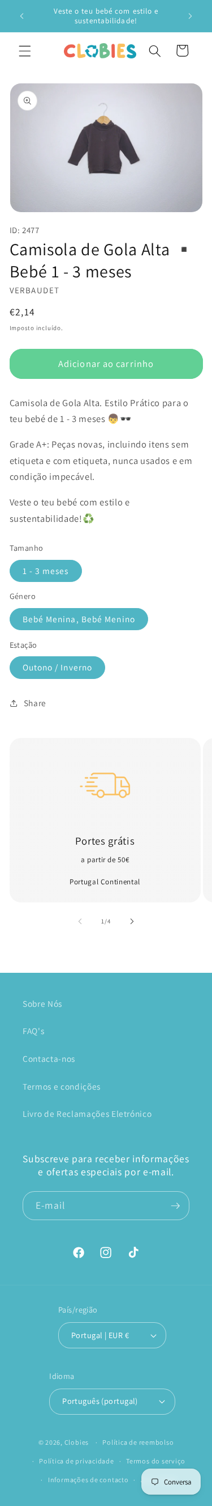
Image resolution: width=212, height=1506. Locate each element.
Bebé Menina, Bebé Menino (79, 619)
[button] (24, 50)
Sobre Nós (42, 1003)
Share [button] (35, 702)
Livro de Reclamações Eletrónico (87, 1113)
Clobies (76, 1442)
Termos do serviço (155, 1461)
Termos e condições (62, 1086)
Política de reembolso (138, 1442)
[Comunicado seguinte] (190, 15)
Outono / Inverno (58, 667)
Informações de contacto (88, 1479)
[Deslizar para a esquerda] (79, 921)
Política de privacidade (76, 1461)
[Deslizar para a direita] (132, 921)
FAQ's (33, 1030)
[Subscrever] (175, 1206)
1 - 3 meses (46, 570)
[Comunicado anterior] (22, 15)
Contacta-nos (49, 1058)
